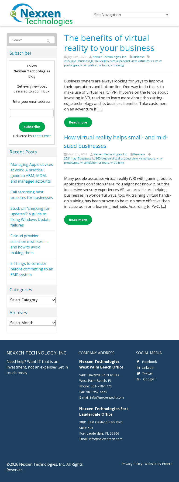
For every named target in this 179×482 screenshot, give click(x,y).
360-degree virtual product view (115, 61)
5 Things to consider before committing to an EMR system (31, 269)
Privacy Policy (132, 463)
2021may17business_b (79, 158)
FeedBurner (42, 136)
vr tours (104, 65)
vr (156, 61)
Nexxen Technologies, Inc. (110, 57)
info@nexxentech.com (107, 397)
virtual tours (146, 61)
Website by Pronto (158, 463)
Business (138, 57)
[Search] (48, 41)
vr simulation (88, 65)
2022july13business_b (78, 61)
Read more (78, 122)
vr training (117, 65)
